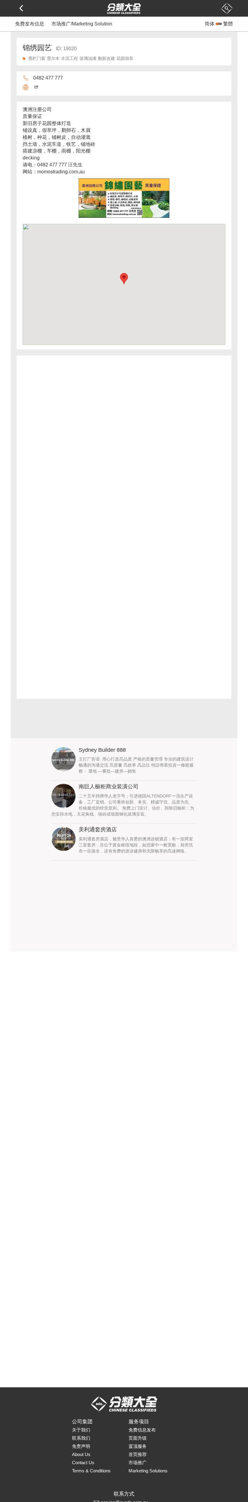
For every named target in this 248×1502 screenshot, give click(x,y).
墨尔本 (53, 58)
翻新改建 (106, 58)
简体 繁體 (219, 23)
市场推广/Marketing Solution (81, 23)
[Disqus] (124, 444)
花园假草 (124, 58)
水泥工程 (69, 58)
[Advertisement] (124, 909)
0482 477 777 (48, 77)
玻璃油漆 (88, 58)
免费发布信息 (29, 23)
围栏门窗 (36, 58)
